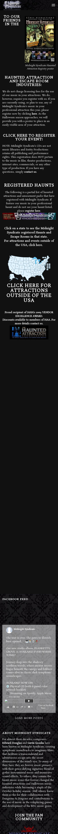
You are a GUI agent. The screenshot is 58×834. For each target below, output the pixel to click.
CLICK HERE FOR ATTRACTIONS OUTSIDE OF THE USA (29, 293)
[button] (21, 707)
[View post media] (29, 700)
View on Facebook (45, 705)
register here (32, 211)
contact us (30, 172)
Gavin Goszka (36, 743)
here (34, 114)
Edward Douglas (12, 743)
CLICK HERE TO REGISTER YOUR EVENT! (29, 137)
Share (43, 708)
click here (35, 245)
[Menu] (52, 5)
